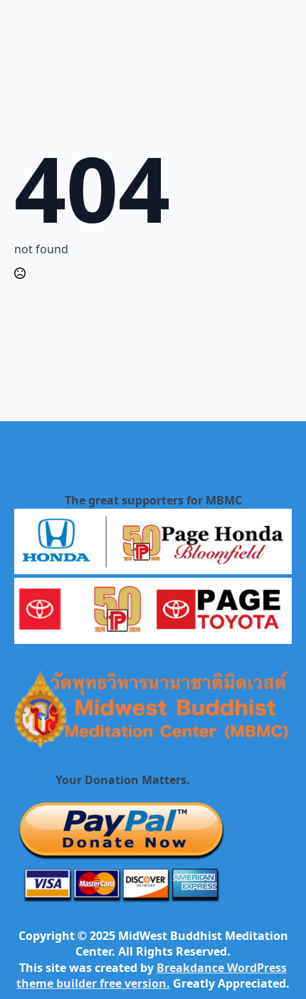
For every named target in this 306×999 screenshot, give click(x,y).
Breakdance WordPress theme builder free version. (151, 975)
